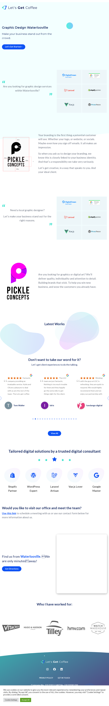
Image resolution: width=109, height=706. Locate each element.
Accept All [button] (26, 700)
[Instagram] (47, 669)
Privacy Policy (46, 678)
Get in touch (64, 678)
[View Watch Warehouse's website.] (98, 628)
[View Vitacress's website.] (11, 628)
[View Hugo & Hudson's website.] (32, 628)
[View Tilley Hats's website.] (54, 628)
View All (54, 433)
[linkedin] (61, 669)
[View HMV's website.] (76, 628)
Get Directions (11, 569)
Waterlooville (30, 556)
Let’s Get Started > (13, 47)
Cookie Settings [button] (11, 700)
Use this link (9, 513)
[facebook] (54, 669)
